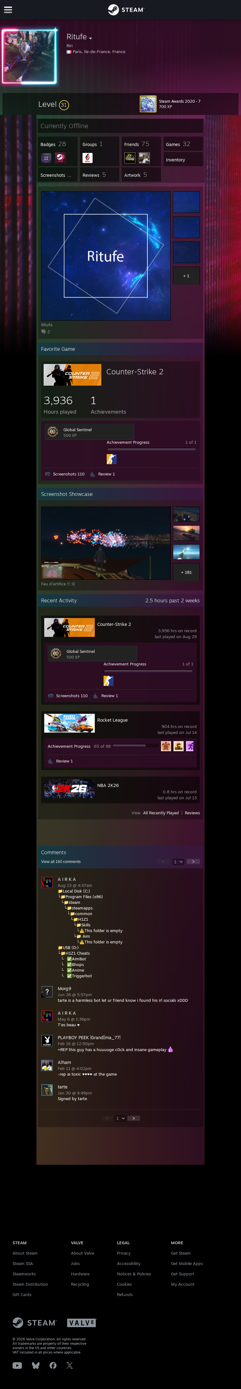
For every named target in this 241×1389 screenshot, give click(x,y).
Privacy (124, 1253)
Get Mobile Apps (187, 1263)
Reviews (192, 812)
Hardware (80, 1273)
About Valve (82, 1253)
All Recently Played (161, 812)
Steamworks (24, 1273)
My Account (183, 1284)
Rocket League (112, 720)
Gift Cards (22, 1294)
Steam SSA (23, 1263)
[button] (53, 104)
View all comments (61, 862)
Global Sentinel (77, 429)
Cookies (124, 1284)
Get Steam (181, 1253)
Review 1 (106, 473)
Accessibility (128, 1263)
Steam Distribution (30, 1284)
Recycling (80, 1284)
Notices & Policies (134, 1273)
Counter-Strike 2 (134, 371)
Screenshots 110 (69, 473)
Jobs (75, 1263)
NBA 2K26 (108, 785)
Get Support (182, 1273)
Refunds (125, 1294)
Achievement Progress (128, 442)
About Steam (25, 1253)
